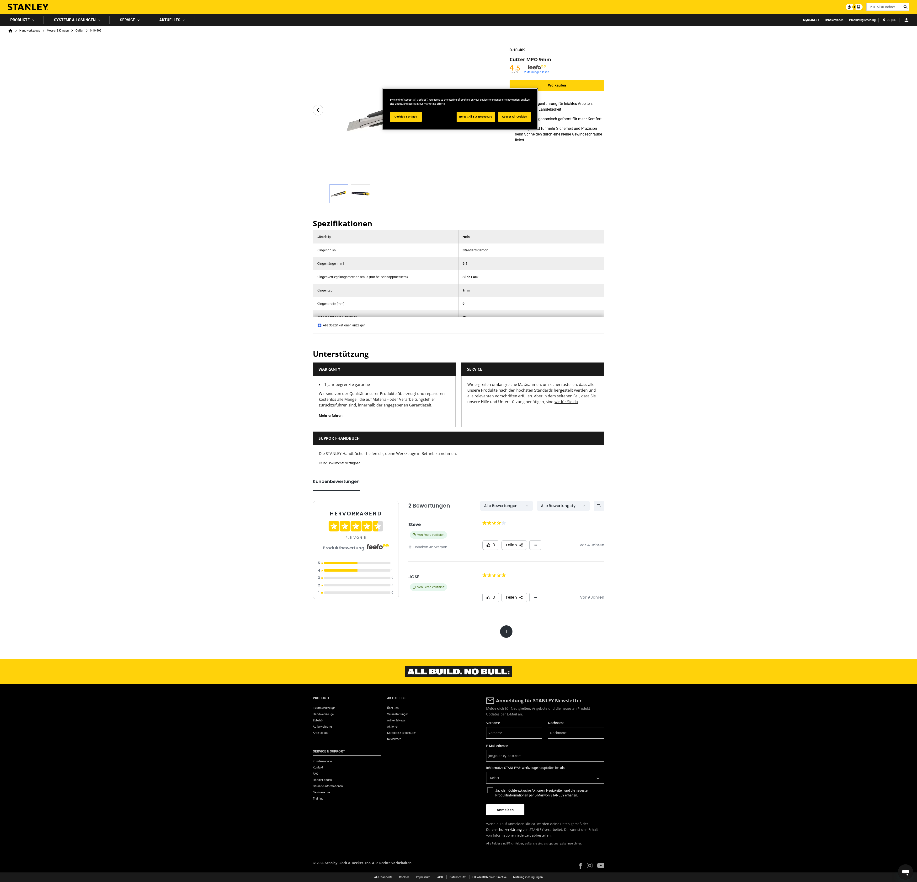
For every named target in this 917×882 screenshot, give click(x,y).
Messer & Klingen (58, 30)
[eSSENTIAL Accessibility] (854, 7)
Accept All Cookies (514, 116)
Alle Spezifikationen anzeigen (344, 325)
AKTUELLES (169, 20)
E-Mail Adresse (497, 746)
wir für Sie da (566, 401)
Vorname (493, 723)
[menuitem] (22, 20)
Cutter (79, 30)
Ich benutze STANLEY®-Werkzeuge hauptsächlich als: (525, 768)
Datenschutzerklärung (504, 829)
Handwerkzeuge (29, 30)
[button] (580, 866)
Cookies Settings (406, 116)
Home (10, 30)
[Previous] (318, 110)
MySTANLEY (811, 20)
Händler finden (834, 20)
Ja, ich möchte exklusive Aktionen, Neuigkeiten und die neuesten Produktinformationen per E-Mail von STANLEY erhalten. (542, 793)
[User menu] (906, 20)
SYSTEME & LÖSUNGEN (75, 20)
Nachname (556, 723)
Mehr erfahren (330, 415)
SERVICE (127, 20)
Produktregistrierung (862, 20)
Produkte (20, 20)
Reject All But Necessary (475, 116)
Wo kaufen (557, 85)
